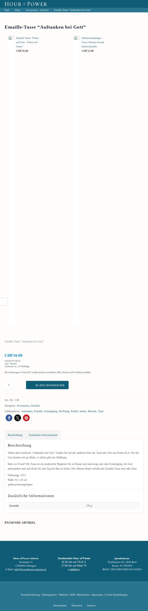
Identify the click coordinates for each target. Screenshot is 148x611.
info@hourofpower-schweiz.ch (30, 569)
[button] (9, 417)
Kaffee (74, 411)
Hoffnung (64, 411)
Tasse (100, 411)
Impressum (97, 594)
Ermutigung (50, 411)
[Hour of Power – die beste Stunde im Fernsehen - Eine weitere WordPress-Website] (26, 4)
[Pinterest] (80, 589)
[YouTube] (67, 589)
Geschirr (35, 405)
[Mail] (94, 589)
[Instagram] (74, 589)
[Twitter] (61, 589)
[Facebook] (54, 589)
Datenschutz (83, 594)
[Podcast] (87, 589)
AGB (72, 594)
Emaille (38, 411)
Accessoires (23, 405)
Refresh (92, 411)
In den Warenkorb (50, 385)
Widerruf (63, 594)
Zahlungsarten (49, 594)
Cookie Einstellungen (116, 594)
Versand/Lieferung (30, 594)
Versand (13, 363)
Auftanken (27, 411)
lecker (83, 411)
